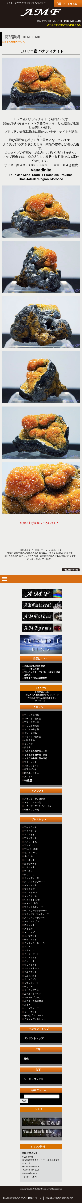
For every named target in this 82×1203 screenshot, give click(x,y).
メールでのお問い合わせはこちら (64, 25)
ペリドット (29, 961)
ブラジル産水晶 (31, 726)
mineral (42, 605)
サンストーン (30, 892)
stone (42, 616)
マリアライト (30, 965)
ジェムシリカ (30, 896)
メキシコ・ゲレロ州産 (34, 799)
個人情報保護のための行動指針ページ (22, 1198)
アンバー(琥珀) (31, 849)
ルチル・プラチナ (32, 997)
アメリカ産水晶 (31, 715)
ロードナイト (30, 1012)
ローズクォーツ (31, 1008)
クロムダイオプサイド (34, 881)
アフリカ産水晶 (31, 722)
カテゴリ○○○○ (42, 1122)
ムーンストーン (31, 968)
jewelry (42, 628)
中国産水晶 (29, 740)
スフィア (28, 776)
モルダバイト (30, 976)
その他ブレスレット (33, 1015)
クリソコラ (29, 874)
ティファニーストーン (34, 943)
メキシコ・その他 (32, 802)
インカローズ (30, 852)
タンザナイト (30, 936)
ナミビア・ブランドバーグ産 (37, 806)
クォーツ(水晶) (31, 903)
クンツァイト (30, 885)
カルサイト (29, 867)
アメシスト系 (30, 842)
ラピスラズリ (30, 979)
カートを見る (68, 3)
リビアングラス (31, 990)
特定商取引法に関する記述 (59, 1198)
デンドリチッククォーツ (35, 910)
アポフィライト (31, 766)
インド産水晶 (30, 733)
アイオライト (30, 827)
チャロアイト (30, 939)
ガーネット (29, 860)
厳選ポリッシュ (31, 773)
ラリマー (28, 986)
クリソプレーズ (31, 878)
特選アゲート (30, 769)
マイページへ (41, 701)
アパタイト (29, 834)
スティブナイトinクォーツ (36, 914)
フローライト (30, 762)
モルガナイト (30, 972)
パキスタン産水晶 (32, 736)
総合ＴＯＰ (42, 593)
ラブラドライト (31, 983)
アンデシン (29, 845)
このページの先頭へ (71, 569)
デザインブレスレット (34, 1019)
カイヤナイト (30, 863)
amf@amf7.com (29, 1173)
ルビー (27, 1004)
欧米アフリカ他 (31, 809)
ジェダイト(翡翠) (32, 900)
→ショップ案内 (29, 1176)
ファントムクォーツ (33, 907)
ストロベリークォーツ (34, 918)
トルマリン (29, 950)
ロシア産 (28, 744)
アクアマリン (30, 831)
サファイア (29, 889)
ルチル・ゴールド (32, 994)
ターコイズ (29, 932)
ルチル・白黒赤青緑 (33, 1001)
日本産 (27, 747)
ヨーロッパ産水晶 (32, 718)
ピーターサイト (31, 954)
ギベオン (28, 871)
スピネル (28, 928)
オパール (28, 856)
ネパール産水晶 (31, 729)
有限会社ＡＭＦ (41, 12)
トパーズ (28, 946)
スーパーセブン (31, 921)
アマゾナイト (30, 838)
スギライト (29, 925)
